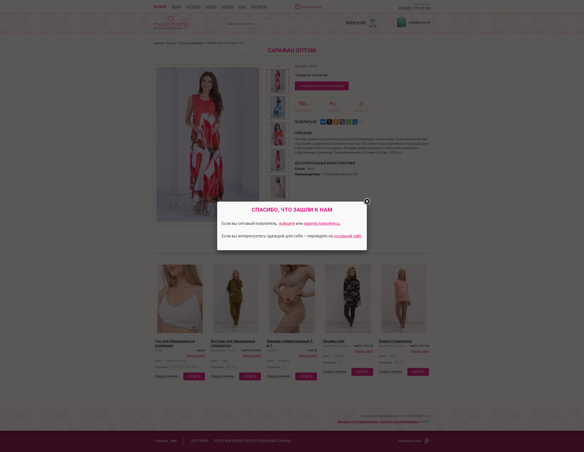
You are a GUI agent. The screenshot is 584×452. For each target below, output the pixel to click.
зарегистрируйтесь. (322, 223)
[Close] (367, 201)
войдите (287, 223)
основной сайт (347, 236)
